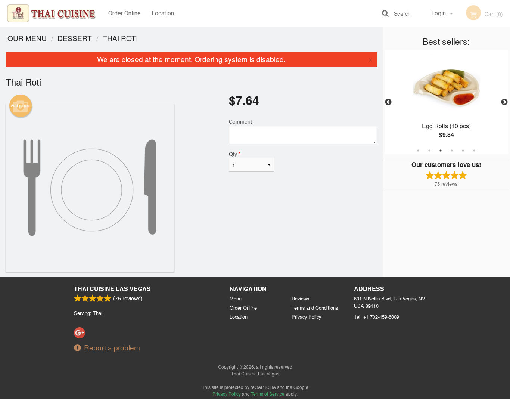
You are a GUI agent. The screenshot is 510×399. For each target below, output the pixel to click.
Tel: (376, 316)
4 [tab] (451, 150)
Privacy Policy (306, 316)
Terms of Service (267, 393)
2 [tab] (429, 150)
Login (438, 13)
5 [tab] (463, 150)
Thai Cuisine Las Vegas (112, 288)
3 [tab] (440, 150)
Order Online (124, 13)
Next (504, 102)
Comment (240, 121)
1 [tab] (418, 150)
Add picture (21, 105)
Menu (236, 298)
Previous (388, 102)
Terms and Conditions (315, 307)
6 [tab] (474, 150)
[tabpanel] (446, 102)
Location (163, 13)
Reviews (300, 298)
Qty (234, 154)
